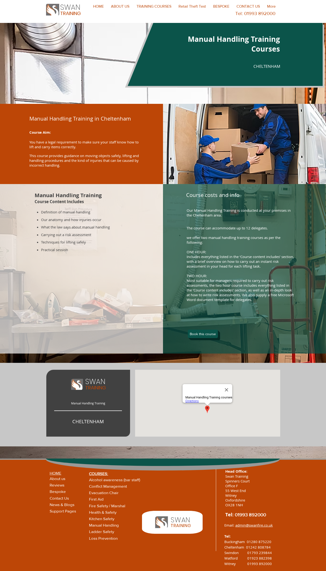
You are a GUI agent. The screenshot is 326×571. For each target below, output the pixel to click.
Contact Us (59, 498)
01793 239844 (259, 552)
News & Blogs (62, 504)
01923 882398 (259, 558)
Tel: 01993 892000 (255, 13)
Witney (235, 563)
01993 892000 (250, 514)
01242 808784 (258, 547)
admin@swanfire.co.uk (254, 525)
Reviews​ (57, 485)
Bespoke (58, 491)
